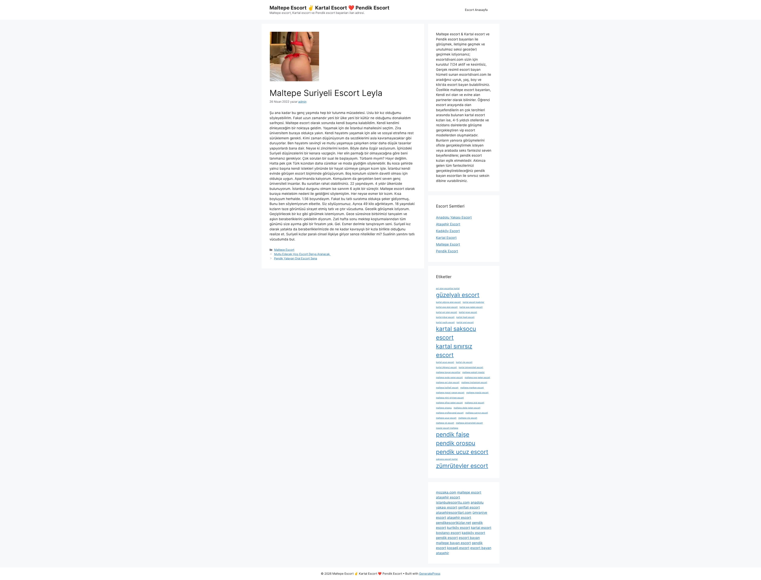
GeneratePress (429, 573)
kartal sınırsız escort (454, 350)
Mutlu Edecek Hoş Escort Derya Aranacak (302, 254)
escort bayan (469, 538)
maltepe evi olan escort (447, 382)
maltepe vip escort (467, 418)
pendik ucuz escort (462, 451)
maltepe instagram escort (474, 382)
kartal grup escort (468, 312)
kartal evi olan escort (446, 312)
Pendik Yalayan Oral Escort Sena (295, 258)
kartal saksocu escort (456, 333)
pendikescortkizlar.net (453, 523)
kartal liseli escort (465, 317)
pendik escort (447, 538)
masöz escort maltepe (447, 428)
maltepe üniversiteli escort (469, 423)
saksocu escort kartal (447, 459)
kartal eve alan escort (447, 307)
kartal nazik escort (445, 322)
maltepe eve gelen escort (477, 377)
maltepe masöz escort (477, 392)
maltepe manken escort (472, 387)
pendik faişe (452, 434)
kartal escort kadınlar (473, 302)
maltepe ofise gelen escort (449, 402)
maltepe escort (469, 492)
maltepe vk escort (445, 423)
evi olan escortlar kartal (448, 288)
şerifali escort (469, 507)
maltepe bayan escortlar (448, 372)
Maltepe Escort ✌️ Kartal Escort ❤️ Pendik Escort (329, 8)
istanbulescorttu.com (453, 502)
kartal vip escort (464, 362)
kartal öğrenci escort (446, 367)
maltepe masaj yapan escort (450, 392)
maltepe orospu (444, 408)
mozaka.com (446, 492)
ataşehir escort (448, 497)
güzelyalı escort (457, 294)
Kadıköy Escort (448, 231)
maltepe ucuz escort (446, 418)
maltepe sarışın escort (477, 413)
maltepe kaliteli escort (447, 387)
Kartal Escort (446, 238)
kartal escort (481, 528)
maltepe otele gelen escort (467, 408)
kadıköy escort (473, 533)
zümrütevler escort (462, 465)
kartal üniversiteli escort (471, 367)
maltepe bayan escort (453, 543)
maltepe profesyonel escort (450, 413)
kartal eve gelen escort (471, 307)
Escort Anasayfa (476, 10)
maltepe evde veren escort (449, 377)
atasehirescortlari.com (453, 513)
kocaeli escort (458, 548)
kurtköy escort (458, 528)
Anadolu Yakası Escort (454, 217)
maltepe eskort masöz (473, 372)
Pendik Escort (447, 251)
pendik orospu (455, 443)
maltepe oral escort (474, 402)
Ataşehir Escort (448, 224)
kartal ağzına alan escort (448, 302)
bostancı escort (448, 533)
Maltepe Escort (284, 249)
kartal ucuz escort (445, 362)
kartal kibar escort (445, 317)
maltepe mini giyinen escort (450, 397)
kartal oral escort (465, 322)
